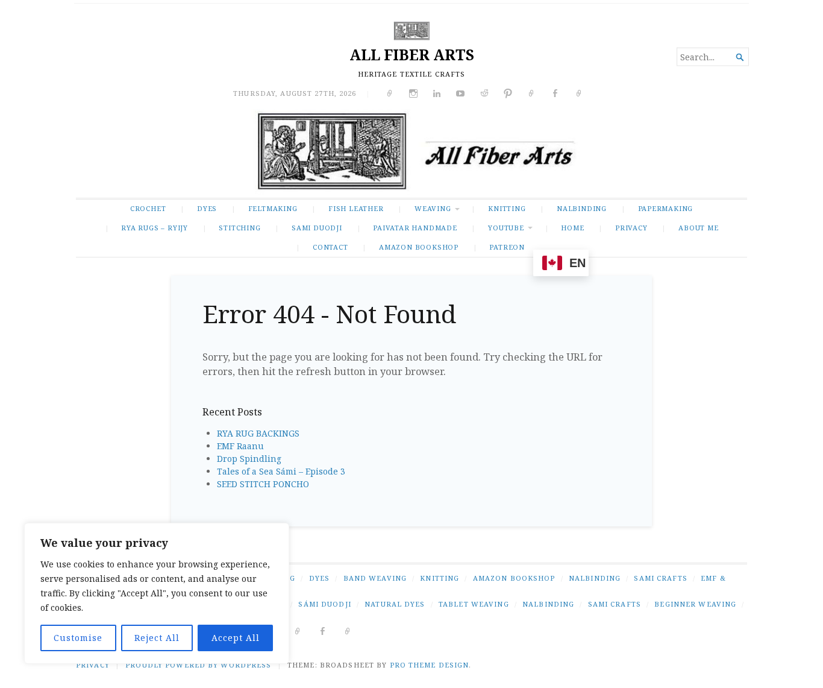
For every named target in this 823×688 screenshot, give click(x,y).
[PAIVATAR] (348, 630)
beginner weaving (695, 603)
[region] (156, 593)
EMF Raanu (240, 446)
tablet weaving (474, 603)
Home (572, 227)
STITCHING (239, 227)
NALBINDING (582, 208)
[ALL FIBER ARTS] (411, 153)
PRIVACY (631, 227)
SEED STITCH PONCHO (263, 484)
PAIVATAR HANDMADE (415, 227)
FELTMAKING (273, 208)
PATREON (507, 246)
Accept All (235, 637)
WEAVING (433, 208)
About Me (698, 227)
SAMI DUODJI (317, 227)
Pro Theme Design (429, 664)
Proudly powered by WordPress (198, 664)
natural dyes (395, 603)
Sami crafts (614, 603)
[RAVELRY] (298, 630)
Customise (78, 637)
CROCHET (148, 208)
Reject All (157, 637)
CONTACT (330, 246)
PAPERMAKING (665, 208)
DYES (207, 208)
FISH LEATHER (355, 208)
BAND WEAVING (375, 577)
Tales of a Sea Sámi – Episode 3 (281, 471)
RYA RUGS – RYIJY (154, 227)
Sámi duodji (324, 603)
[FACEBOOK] (322, 630)
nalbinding (548, 603)
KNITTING (506, 208)
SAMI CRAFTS (660, 577)
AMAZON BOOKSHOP (418, 246)
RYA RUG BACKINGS (258, 433)
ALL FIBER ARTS (411, 55)
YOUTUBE (506, 227)
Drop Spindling (249, 458)
